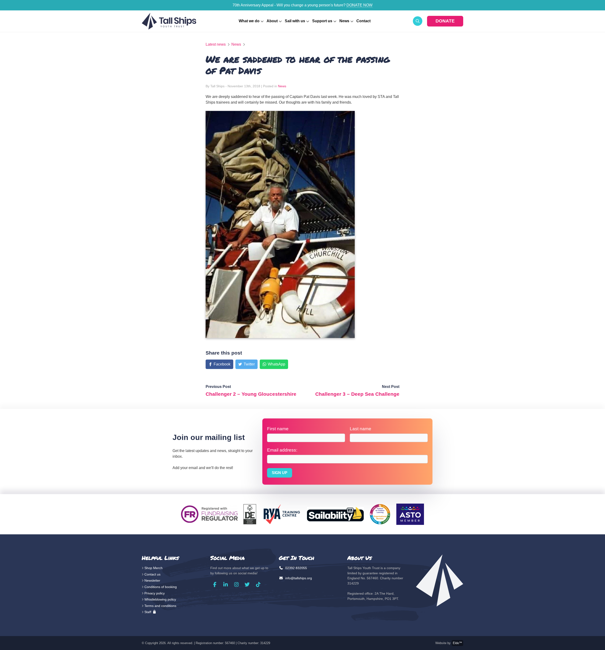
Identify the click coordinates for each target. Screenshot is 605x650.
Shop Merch (153, 568)
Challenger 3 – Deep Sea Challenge (357, 394)
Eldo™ (457, 643)
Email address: (282, 450)
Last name (360, 428)
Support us (322, 21)
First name (278, 428)
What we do (249, 21)
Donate (445, 20)
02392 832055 (295, 568)
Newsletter (152, 580)
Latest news (216, 44)
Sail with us (295, 21)
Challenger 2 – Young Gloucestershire (251, 394)
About (272, 21)
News (344, 21)
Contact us (152, 574)
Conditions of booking (160, 587)
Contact (363, 21)
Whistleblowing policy (160, 599)
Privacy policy (154, 593)
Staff (148, 612)
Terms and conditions (160, 606)
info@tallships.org (298, 578)
